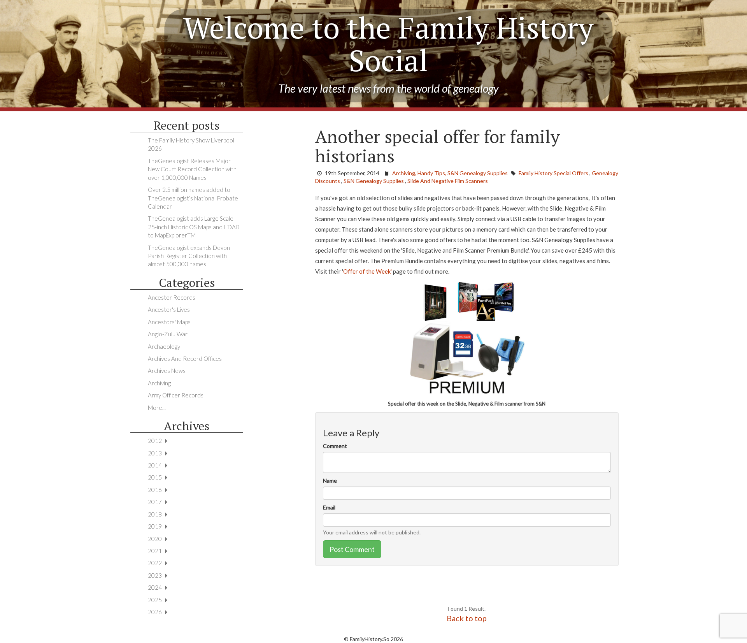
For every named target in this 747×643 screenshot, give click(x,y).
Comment (335, 446)
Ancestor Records (171, 297)
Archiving (159, 383)
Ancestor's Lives (169, 309)
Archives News (167, 370)
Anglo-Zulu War (168, 333)
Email (329, 507)
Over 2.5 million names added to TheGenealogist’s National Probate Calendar (193, 198)
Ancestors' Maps (169, 321)
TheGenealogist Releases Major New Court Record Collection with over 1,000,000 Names (192, 169)
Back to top (467, 618)
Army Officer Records (175, 395)
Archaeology (164, 346)
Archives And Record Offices (185, 358)
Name (330, 480)
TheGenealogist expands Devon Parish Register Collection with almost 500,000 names (189, 256)
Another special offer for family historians (437, 146)
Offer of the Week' (367, 271)
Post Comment (352, 549)
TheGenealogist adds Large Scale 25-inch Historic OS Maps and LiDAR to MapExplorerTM (194, 227)
